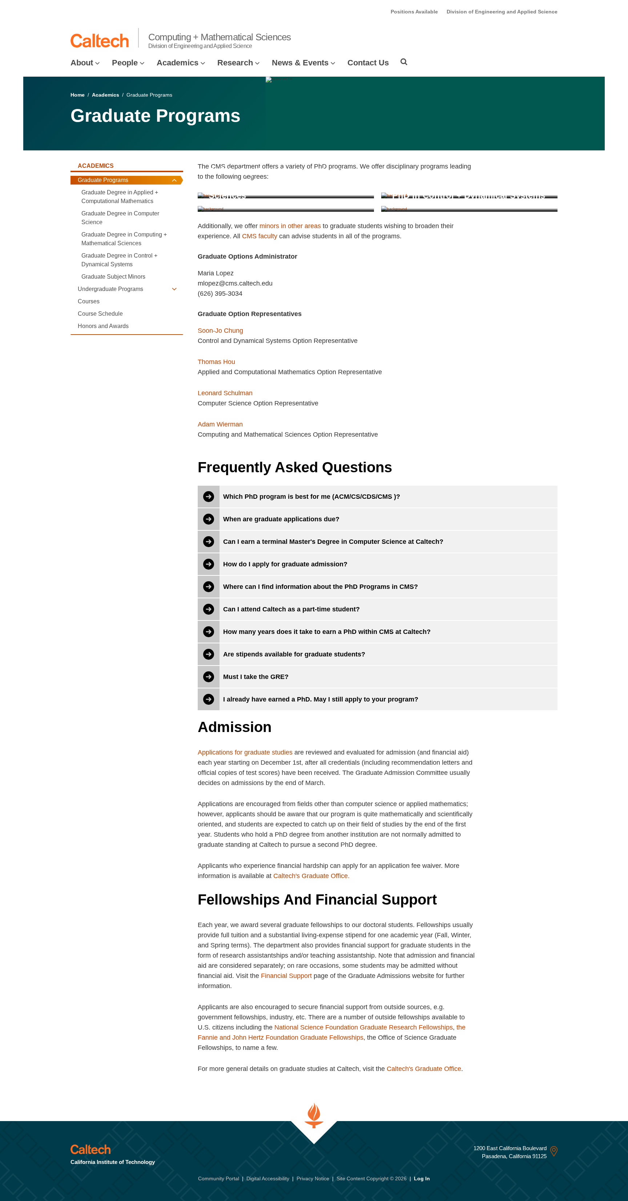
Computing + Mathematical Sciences (219, 40)
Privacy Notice (313, 1178)
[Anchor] (301, 256)
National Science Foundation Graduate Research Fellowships (363, 1027)
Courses (89, 301)
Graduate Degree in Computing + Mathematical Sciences (124, 238)
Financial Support (286, 975)
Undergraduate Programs (110, 289)
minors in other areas (290, 226)
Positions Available (414, 12)
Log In (422, 1178)
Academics (177, 62)
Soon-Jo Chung (220, 330)
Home (78, 95)
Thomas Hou (216, 361)
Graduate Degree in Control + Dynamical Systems (119, 259)
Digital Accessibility (267, 1178)
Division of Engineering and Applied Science (502, 12)
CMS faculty (259, 236)
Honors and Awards (103, 326)
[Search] (403, 61)
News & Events (300, 62)
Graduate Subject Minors (113, 277)
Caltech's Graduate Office (424, 1068)
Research (235, 62)
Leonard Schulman (225, 393)
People (125, 62)
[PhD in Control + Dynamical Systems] (469, 208)
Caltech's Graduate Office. (311, 875)
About (82, 62)
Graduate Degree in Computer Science (120, 217)
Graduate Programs (103, 180)
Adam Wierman (220, 424)
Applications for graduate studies (245, 752)
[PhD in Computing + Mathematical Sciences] (286, 208)
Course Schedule (100, 314)
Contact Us (368, 62)
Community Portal (218, 1178)
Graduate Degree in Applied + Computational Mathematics (119, 196)
